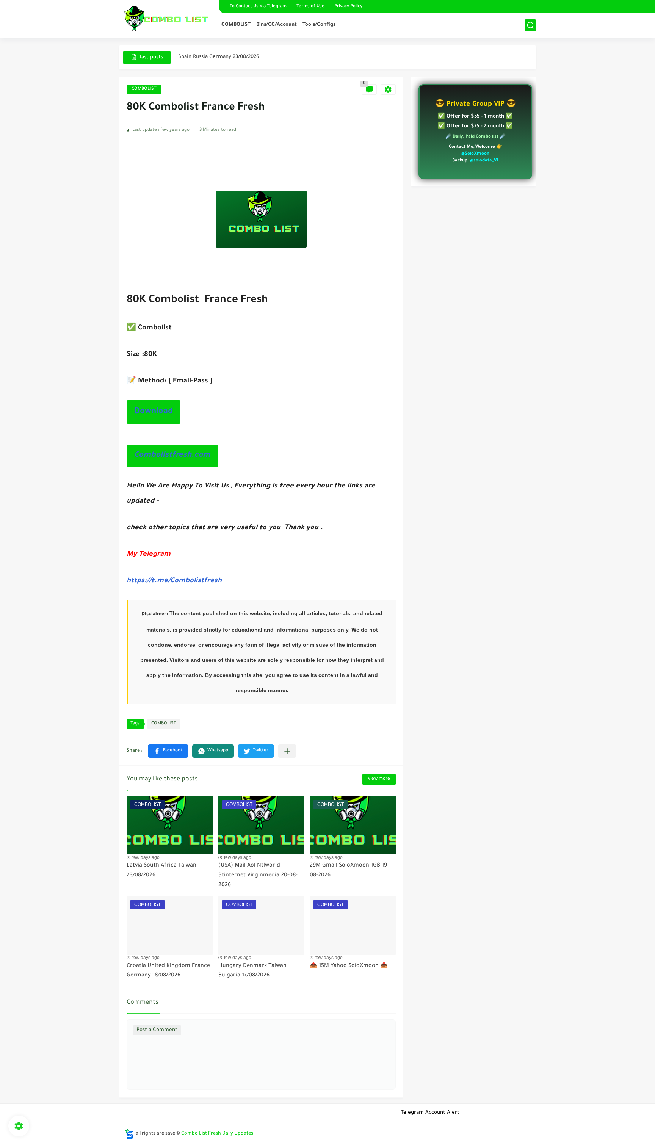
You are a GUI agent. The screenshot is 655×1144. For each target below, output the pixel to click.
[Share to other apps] (287, 751)
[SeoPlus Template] (129, 1134)
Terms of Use (310, 6)
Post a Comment (156, 1030)
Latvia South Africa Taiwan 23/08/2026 (224, 57)
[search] (530, 25)
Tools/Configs (318, 25)
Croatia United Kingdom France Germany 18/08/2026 (168, 971)
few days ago (146, 857)
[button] (168, 751)
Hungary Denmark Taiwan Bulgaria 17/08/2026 (252, 971)
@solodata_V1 (484, 160)
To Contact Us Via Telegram (258, 6)
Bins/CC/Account (276, 25)
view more (379, 779)
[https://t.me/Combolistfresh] (529, 7)
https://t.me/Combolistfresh (174, 581)
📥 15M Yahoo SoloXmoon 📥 (349, 966)
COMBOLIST (236, 25)
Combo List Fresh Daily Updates (217, 1133)
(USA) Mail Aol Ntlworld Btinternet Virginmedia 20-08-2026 (258, 875)
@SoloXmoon (475, 154)
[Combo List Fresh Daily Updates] (166, 18)
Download (153, 412)
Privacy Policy (348, 6)
